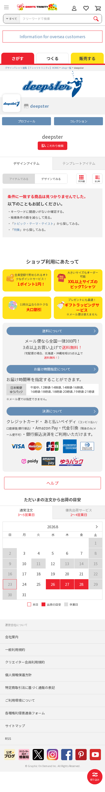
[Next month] (96, 527)
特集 (17, 229)
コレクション (78, 121)
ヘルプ (52, 483)
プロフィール (26, 121)
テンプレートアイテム (78, 163)
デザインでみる (51, 179)
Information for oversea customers (52, 36)
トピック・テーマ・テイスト (34, 223)
